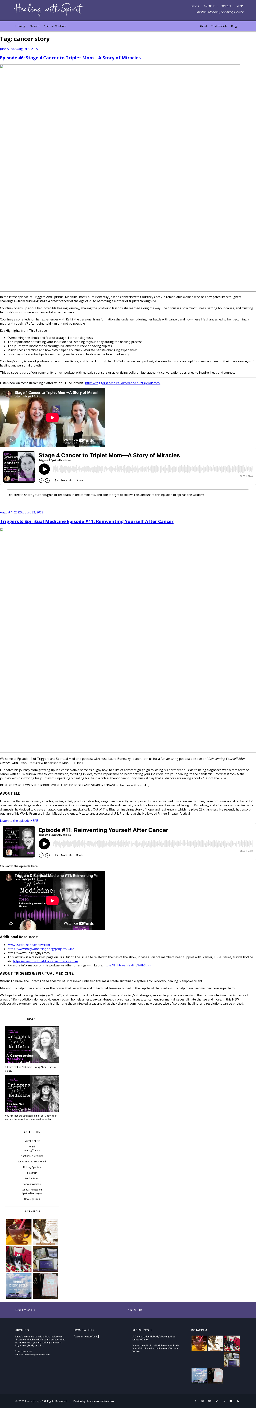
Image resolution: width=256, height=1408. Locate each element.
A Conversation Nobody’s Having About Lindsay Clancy (30, 1068)
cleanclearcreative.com (100, 1401)
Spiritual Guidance (55, 26)
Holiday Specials (32, 1167)
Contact (226, 6)
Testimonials (219, 26)
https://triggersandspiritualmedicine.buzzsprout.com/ (122, 383)
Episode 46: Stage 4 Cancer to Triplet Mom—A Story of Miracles (70, 57)
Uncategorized (32, 1199)
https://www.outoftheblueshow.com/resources (45, 961)
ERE (35, 821)
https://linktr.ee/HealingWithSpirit (127, 965)
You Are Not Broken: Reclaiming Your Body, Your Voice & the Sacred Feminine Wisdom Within (31, 1117)
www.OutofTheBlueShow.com (29, 945)
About (203, 26)
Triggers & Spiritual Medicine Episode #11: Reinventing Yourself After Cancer (87, 521)
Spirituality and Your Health (32, 1161)
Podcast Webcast (32, 1184)
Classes (35, 26)
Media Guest (32, 1178)
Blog (234, 26)
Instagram (32, 1172)
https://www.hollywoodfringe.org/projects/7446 (40, 949)
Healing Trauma (32, 1150)
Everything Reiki (32, 1141)
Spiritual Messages (32, 1193)
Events (195, 6)
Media (240, 6)
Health (31, 1146)
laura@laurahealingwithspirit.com (32, 1354)
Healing (20, 26)
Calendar (209, 6)
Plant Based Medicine (32, 1156)
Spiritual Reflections (32, 1189)
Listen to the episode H (16, 821)
